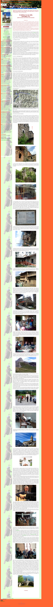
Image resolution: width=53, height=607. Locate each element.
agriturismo (37, 353)
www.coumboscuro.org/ (6, 33)
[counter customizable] (2, 600)
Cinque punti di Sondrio (33, 534)
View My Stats (2, 601)
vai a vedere (34, 32)
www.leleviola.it (17, 530)
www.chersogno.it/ (6, 38)
